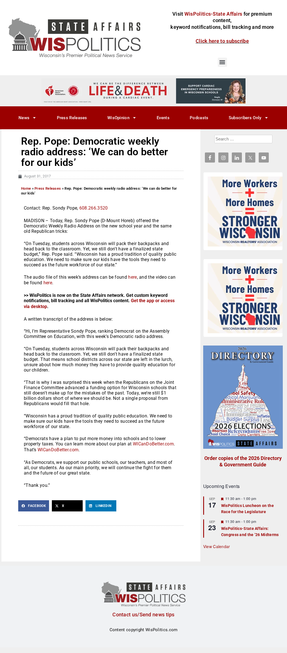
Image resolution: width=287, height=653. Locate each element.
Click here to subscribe (222, 41)
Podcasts (199, 117)
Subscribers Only (245, 117)
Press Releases (72, 117)
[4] (143, 90)
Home (26, 188)
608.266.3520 (93, 208)
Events (163, 117)
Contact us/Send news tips (143, 614)
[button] (222, 62)
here (132, 277)
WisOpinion (118, 117)
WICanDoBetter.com (153, 444)
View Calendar (216, 546)
